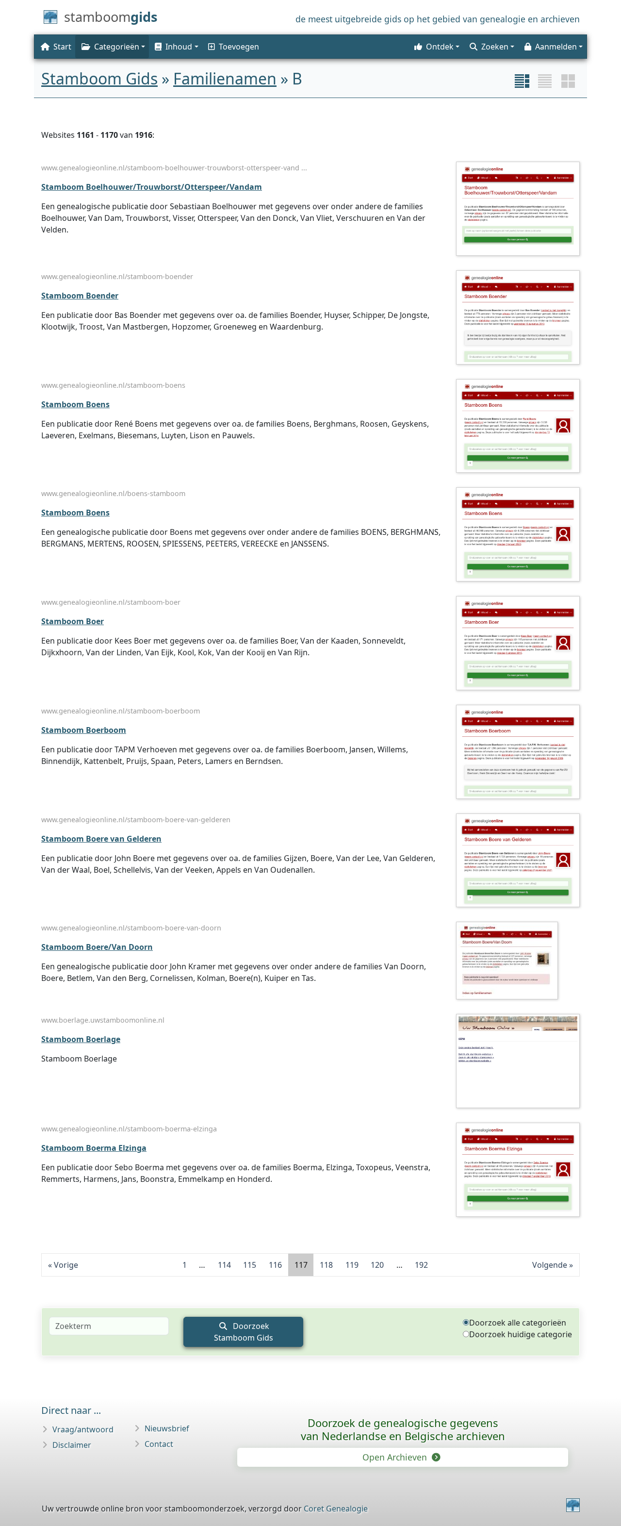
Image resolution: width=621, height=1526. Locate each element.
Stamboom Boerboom (83, 730)
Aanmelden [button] (556, 46)
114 (224, 1265)
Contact (159, 1444)
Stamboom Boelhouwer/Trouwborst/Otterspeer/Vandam (151, 187)
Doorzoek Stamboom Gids (243, 1332)
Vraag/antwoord (83, 1429)
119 (352, 1265)
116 (275, 1265)
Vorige (66, 1265)
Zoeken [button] (494, 46)
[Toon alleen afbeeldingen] (568, 81)
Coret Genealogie (336, 1508)
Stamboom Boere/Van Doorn (97, 947)
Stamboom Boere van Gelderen (101, 838)
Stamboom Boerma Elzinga (94, 1148)
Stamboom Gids (99, 78)
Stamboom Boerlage (80, 1039)
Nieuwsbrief (167, 1428)
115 (249, 1265)
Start (62, 46)
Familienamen (225, 78)
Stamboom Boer (72, 621)
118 (326, 1265)
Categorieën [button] (116, 46)
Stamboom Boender (79, 295)
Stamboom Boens (75, 404)
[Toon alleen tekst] (545, 81)
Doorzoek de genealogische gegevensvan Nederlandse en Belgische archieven (403, 1429)
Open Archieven (395, 1457)
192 (421, 1265)
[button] (175, 46)
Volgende (549, 1265)
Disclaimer (71, 1445)
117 (301, 1265)
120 (377, 1265)
